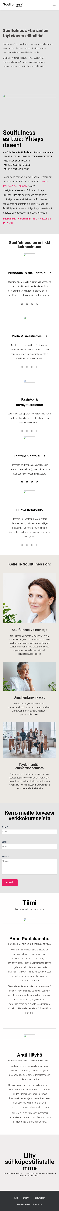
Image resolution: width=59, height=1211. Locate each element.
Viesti (5, 857)
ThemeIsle (37, 1204)
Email (5, 842)
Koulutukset (39, 1198)
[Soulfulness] (14, 4)
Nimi (5, 827)
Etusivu (26, 1198)
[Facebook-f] (29, 1021)
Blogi (16, 1198)
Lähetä (9, 882)
